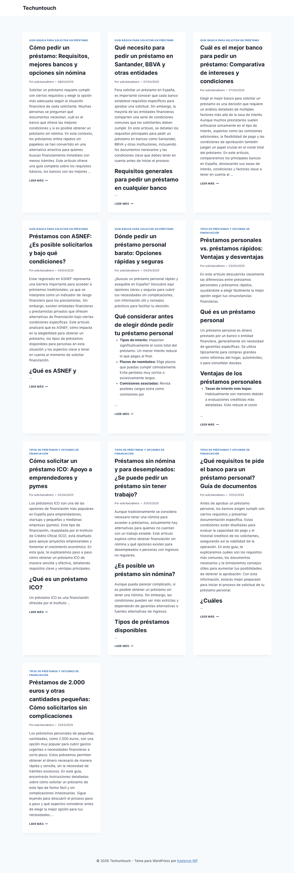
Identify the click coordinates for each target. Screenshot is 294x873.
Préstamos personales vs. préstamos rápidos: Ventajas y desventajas (232, 248)
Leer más (38, 180)
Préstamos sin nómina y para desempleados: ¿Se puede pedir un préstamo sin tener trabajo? (145, 477)
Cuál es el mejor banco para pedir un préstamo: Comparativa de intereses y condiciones (232, 64)
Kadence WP (187, 861)
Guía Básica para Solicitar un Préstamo (58, 40)
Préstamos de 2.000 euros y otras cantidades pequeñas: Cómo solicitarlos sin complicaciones (59, 699)
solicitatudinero (44, 81)
